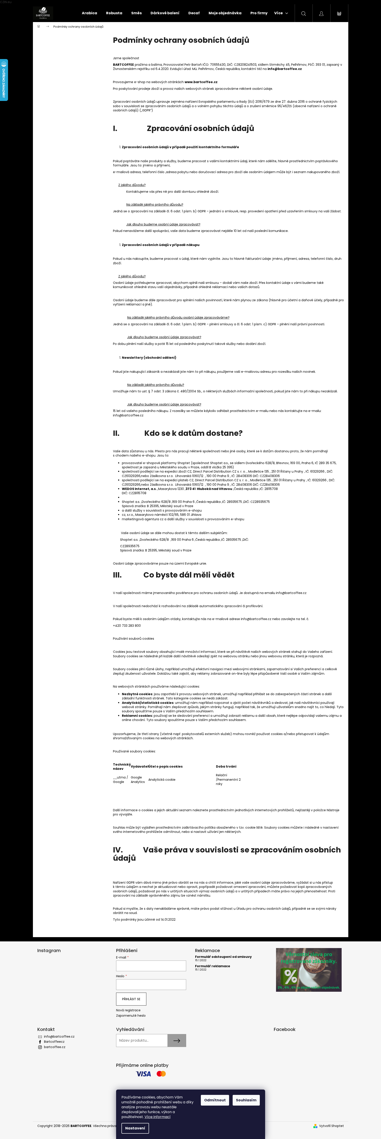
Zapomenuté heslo (131, 1016)
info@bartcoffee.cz (59, 1036)
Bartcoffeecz (54, 1041)
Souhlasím (246, 1100)
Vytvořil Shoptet (331, 1126)
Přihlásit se (131, 999)
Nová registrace (128, 1010)
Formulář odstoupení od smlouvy (223, 957)
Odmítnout (215, 1100)
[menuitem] (89, 13)
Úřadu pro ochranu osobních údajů (263, 908)
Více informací (158, 1116)
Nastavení (135, 1128)
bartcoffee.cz (54, 1047)
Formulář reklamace (212, 966)
